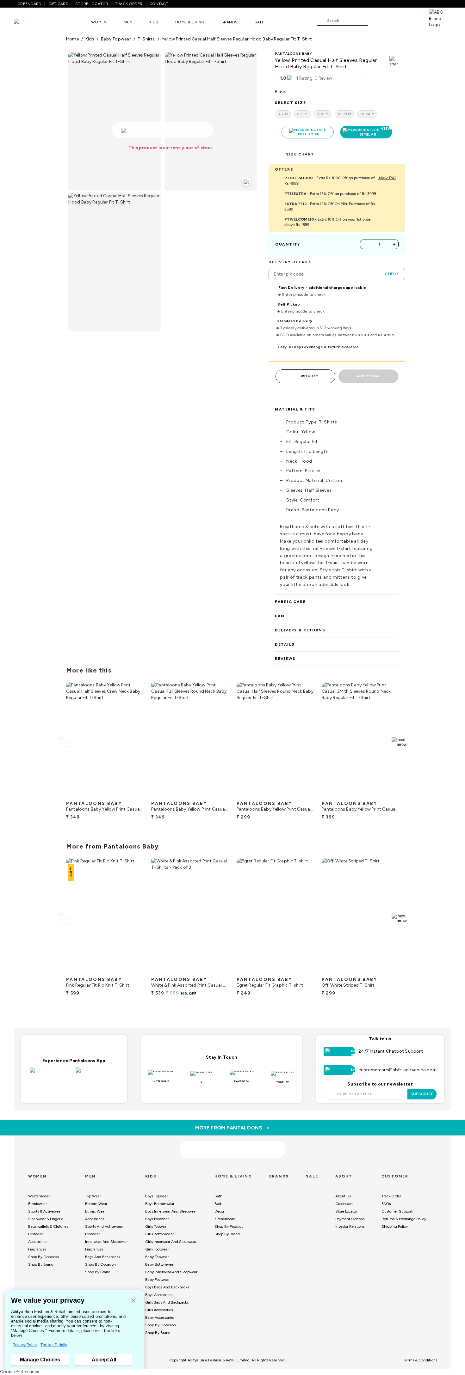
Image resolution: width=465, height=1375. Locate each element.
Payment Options (349, 1219)
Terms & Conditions (420, 1360)
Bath (218, 1196)
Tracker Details (53, 1345)
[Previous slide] (66, 742)
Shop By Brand (40, 1264)
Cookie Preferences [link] (19, 1371)
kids (89, 39)
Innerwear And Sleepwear (106, 1241)
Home (72, 39)
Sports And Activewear (104, 1226)
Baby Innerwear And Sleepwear (171, 1272)
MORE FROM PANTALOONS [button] (232, 1127)
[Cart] (411, 20)
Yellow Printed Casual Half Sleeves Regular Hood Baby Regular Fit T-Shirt (237, 39)
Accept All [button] (104, 1359)
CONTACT (158, 4)
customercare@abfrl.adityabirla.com (397, 1070)
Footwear (35, 1234)
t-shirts (146, 39)
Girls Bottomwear (159, 1234)
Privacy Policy (25, 1345)
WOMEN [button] (99, 22)
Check (392, 274)
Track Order (391, 1196)
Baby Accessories (159, 1317)
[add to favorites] (133, 795)
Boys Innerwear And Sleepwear (171, 1211)
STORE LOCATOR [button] (91, 4)
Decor (219, 1211)
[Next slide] (399, 742)
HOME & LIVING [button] (189, 22)
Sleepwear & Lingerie (45, 1219)
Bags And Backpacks (102, 1257)
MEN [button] (128, 22)
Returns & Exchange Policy (403, 1219)
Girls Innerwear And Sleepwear (170, 1241)
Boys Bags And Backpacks (167, 1287)
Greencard (344, 1204)
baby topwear (116, 39)
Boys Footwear (157, 1219)
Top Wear (93, 1196)
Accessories (37, 1241)
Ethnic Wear (95, 1211)
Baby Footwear (157, 1279)
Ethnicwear (37, 1204)
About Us (343, 1196)
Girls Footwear (157, 1249)
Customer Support (396, 1211)
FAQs (386, 1204)
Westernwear (39, 1196)
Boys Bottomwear (159, 1204)
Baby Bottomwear (160, 1264)
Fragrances (37, 1249)
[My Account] (393, 20)
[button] (133, 1301)
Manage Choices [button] (40, 1359)
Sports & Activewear (45, 1211)
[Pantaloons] (26, 22)
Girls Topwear (156, 1226)
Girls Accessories (159, 1310)
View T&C (387, 178)
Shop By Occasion (43, 1257)
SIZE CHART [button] (300, 154)
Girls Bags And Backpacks (167, 1302)
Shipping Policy (394, 1226)
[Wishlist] (375, 20)
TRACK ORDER (129, 4)
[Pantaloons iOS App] (51, 1074)
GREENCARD (29, 4)
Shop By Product (228, 1226)
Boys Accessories (159, 1295)
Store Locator (346, 1211)
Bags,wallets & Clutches (48, 1226)
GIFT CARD (58, 4)
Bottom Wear (96, 1204)
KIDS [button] (153, 22)
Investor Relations (349, 1226)
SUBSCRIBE (422, 1094)
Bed (217, 1204)
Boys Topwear (156, 1196)
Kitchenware (224, 1219)
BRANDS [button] (229, 22)
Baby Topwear (157, 1257)
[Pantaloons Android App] (97, 1074)
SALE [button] (259, 22)
